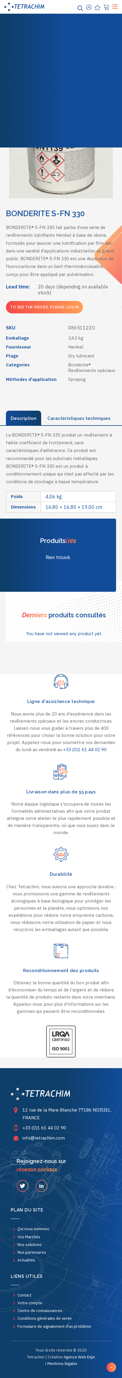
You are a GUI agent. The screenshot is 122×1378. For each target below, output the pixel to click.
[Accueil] (40, 1094)
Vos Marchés (61, 26)
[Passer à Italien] (87, 130)
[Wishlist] (97, 7)
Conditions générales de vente (44, 1318)
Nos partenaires (31, 1252)
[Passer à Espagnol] (74, 130)
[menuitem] (61, 14)
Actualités (60, 79)
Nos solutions (61, 40)
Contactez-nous (61, 92)
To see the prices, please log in (44, 307)
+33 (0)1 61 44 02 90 (85, 749)
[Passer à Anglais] (35, 130)
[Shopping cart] (105, 7)
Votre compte (29, 1302)
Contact (24, 1295)
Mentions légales (62, 1363)
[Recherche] (79, 7)
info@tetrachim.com (44, 1138)
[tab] (23, 418)
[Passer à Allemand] (61, 130)
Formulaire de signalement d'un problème (54, 1326)
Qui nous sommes (33, 1228)
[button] (22, 1187)
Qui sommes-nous (61, 66)
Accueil (60, 13)
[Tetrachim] (24, 7)
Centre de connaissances (65, 116)
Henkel (76, 347)
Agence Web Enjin (79, 1357)
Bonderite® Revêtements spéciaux (91, 367)
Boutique (61, 53)
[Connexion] (88, 7)
